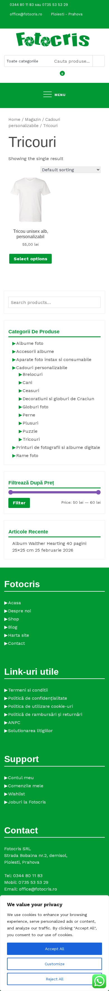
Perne (29, 415)
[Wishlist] (54, 77)
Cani (27, 382)
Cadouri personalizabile (41, 367)
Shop (13, 619)
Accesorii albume (35, 351)
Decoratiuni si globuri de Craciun (58, 398)
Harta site (18, 635)
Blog (12, 627)
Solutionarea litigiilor (30, 730)
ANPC (14, 722)
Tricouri (31, 439)
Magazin (33, 119)
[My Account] (49, 77)
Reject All (54, 979)
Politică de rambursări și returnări (45, 714)
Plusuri (30, 423)
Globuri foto (35, 406)
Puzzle (30, 431)
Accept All (54, 949)
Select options (30, 258)
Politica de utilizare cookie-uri (40, 706)
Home (14, 119)
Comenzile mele (25, 785)
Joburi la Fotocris (27, 802)
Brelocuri (32, 374)
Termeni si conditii (28, 690)
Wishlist (16, 793)
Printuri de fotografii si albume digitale (58, 447)
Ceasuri (31, 390)
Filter (19, 502)
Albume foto (29, 343)
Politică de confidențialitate (37, 698)
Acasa (14, 602)
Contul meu (21, 777)
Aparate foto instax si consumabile (53, 359)
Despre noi (19, 610)
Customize (55, 964)
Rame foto (27, 455)
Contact (16, 643)
